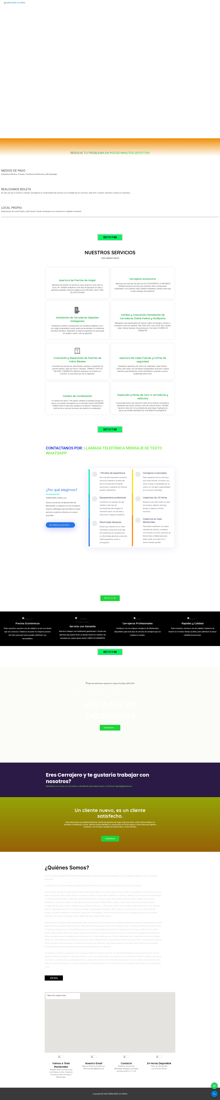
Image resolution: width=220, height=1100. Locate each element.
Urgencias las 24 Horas (155, 497)
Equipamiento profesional (113, 497)
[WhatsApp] (214, 1085)
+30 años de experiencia (112, 473)
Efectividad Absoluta (110, 522)
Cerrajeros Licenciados (155, 473)
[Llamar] (214, 1094)
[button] (110, 237)
